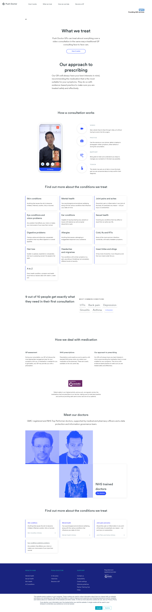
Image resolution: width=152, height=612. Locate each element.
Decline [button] (107, 608)
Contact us (80, 576)
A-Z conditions (29, 584)
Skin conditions (32, 523)
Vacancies (54, 578)
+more (109, 310)
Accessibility (81, 578)
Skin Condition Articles (35, 533)
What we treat (47, 4)
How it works (32, 4)
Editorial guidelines (83, 584)
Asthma (97, 310)
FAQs (78, 590)
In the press (54, 576)
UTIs (82, 305)
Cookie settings (82, 581)
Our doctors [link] (101, 493)
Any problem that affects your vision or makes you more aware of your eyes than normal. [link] (40, 548)
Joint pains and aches (103, 523)
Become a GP (79, 4)
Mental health (66, 523)
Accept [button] (99, 608)
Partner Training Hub (83, 587)
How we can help (63, 4)
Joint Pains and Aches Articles (106, 535)
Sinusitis (85, 310)
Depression (109, 305)
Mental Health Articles (69, 535)
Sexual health (29, 578)
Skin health (28, 581)
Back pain (94, 305)
